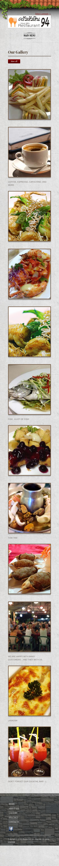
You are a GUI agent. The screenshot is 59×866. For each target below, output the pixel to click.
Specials (13, 817)
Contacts (14, 822)
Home (12, 804)
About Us (14, 808)
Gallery (13, 813)
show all (14, 61)
